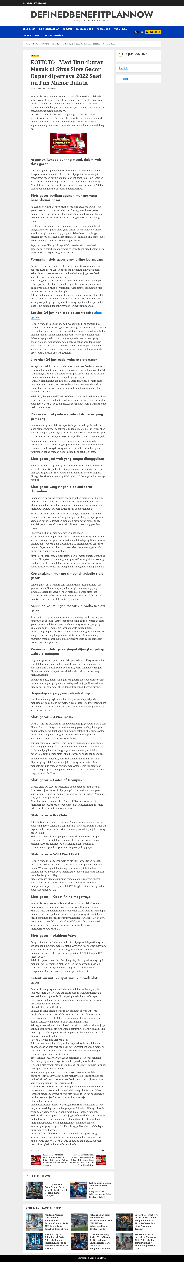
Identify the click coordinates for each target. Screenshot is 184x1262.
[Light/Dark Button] (136, 32)
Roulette (67, 29)
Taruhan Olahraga (53, 35)
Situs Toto (123, 68)
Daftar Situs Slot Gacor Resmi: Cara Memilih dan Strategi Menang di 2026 (56, 1188)
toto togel (123, 78)
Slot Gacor (29, 29)
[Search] (142, 32)
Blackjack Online (84, 29)
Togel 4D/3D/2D (31, 35)
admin (34, 88)
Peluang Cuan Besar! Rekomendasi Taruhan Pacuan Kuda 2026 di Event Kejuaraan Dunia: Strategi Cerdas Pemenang (101, 1223)
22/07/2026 (50, 1196)
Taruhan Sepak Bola (49, 29)
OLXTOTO (101, 1257)
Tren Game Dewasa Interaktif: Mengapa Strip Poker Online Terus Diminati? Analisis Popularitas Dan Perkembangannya (145, 1243)
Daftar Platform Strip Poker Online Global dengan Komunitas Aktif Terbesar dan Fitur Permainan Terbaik (146, 1222)
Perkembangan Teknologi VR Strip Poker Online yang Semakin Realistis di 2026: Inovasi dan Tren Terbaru (56, 1241)
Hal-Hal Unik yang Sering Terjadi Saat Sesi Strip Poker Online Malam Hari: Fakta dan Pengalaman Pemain (100, 1241)
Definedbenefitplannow (92, 14)
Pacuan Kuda (120, 29)
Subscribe (155, 32)
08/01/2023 (43, 88)
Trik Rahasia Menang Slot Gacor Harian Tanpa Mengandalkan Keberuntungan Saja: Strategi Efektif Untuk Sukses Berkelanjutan (100, 1193)
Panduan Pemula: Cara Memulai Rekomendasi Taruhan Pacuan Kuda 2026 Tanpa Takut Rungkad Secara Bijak (56, 1222)
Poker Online (103, 29)
